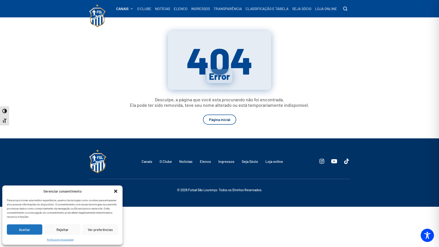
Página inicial (219, 119)
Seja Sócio (250, 161)
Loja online (274, 161)
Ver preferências (100, 230)
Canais (147, 161)
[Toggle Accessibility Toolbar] (427, 235)
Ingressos (226, 161)
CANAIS (122, 9)
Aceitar (24, 230)
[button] (115, 191)
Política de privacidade (60, 239)
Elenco (205, 161)
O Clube (166, 161)
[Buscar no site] (345, 8)
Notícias (186, 161)
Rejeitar (62, 230)
